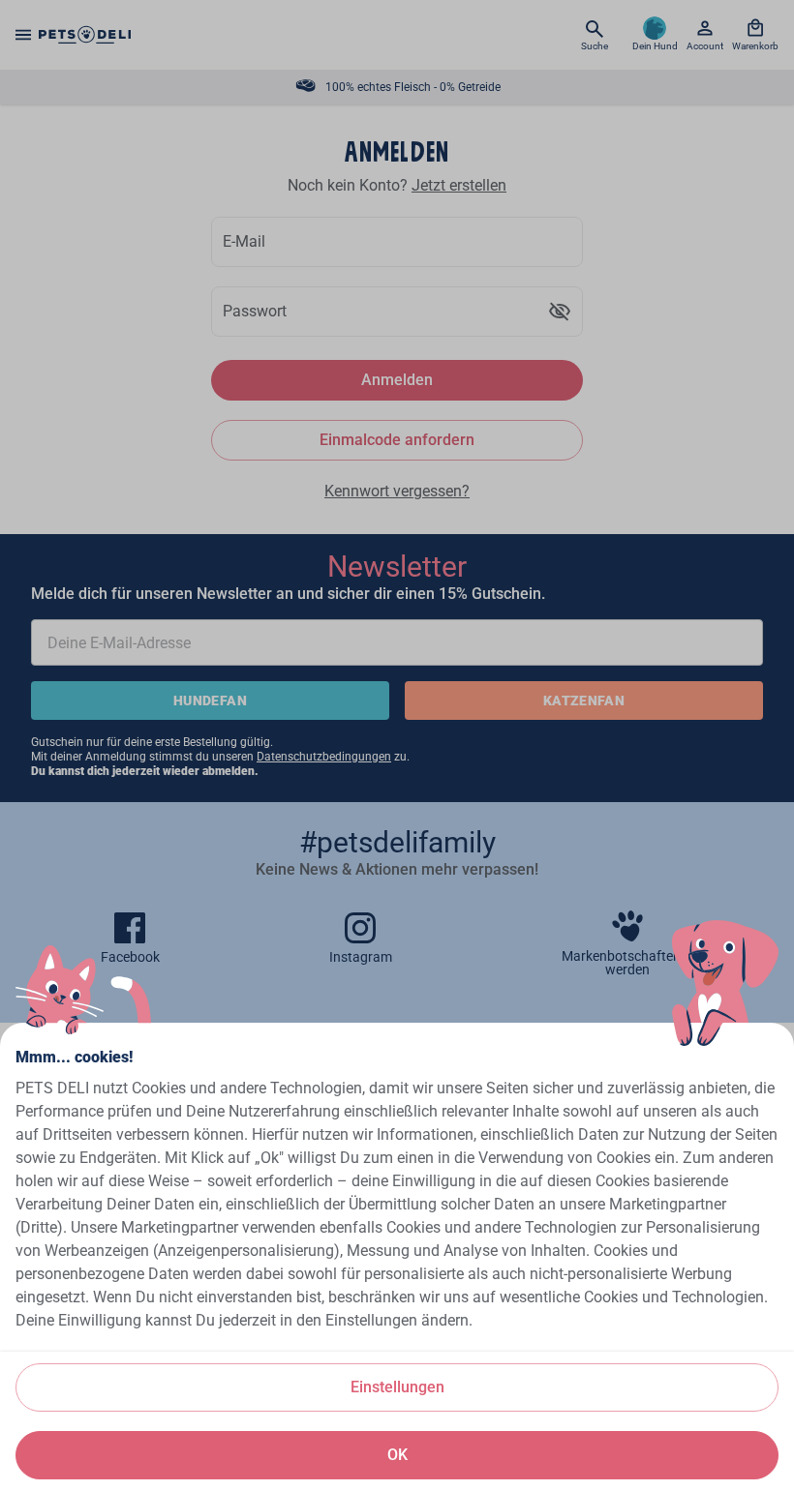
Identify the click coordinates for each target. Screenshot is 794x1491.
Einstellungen (397, 1387)
